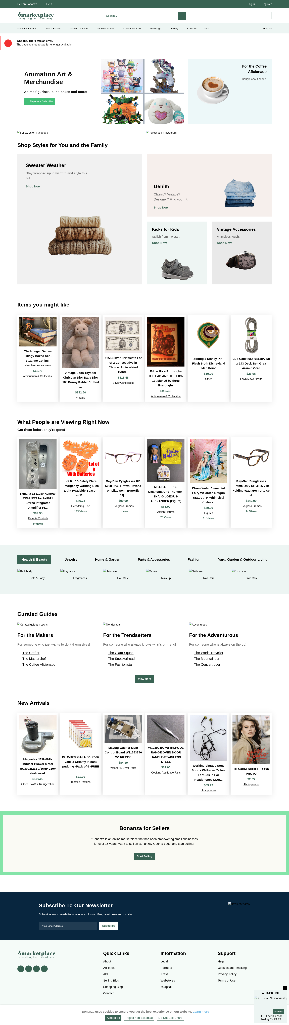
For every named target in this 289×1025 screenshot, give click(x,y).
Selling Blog (111, 980)
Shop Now (33, 186)
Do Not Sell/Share (170, 1017)
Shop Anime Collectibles (41, 101)
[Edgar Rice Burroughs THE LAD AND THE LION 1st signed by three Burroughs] (166, 358)
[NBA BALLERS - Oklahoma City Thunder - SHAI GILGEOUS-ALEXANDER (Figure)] (166, 482)
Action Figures (165, 511)
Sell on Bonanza (27, 4)
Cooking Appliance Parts (166, 772)
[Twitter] (28, 968)
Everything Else (80, 506)
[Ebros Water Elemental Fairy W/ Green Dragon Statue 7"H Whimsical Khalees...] (208, 482)
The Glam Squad (120, 653)
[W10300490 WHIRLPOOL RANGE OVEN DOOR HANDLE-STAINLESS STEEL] (166, 753)
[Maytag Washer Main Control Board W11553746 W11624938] (123, 753)
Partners (166, 967)
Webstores (168, 980)
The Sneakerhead (121, 658)
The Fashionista (120, 664)
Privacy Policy (227, 974)
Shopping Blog (113, 987)
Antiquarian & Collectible (38, 376)
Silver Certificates (123, 382)
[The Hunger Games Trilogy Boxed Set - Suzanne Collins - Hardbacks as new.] (38, 358)
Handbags (155, 28)
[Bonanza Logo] (35, 16)
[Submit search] (182, 16)
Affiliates (109, 967)
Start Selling (144, 856)
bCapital (166, 987)
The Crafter (30, 653)
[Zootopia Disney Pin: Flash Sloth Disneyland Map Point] (208, 358)
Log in (251, 4)
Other (208, 379)
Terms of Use (226, 980)
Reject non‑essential (139, 1017)
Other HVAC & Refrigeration (38, 784)
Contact (108, 993)
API (105, 974)
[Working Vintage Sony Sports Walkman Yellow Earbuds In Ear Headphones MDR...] (208, 753)
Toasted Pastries (80, 782)
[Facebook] (20, 968)
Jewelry (174, 28)
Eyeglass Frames (123, 506)
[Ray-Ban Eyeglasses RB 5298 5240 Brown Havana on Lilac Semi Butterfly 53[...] (123, 482)
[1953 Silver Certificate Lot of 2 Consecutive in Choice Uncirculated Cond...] (123, 358)
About (107, 961)
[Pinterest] (36, 968)
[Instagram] (44, 968)
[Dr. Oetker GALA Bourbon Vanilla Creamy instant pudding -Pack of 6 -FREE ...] (80, 753)
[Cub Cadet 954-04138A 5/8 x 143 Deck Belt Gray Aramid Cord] (251, 358)
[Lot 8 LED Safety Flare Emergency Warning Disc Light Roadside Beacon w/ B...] (80, 482)
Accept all (113, 1017)
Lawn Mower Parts (251, 379)
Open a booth (162, 843)
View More (144, 679)
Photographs (251, 784)
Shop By (267, 28)
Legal (164, 961)
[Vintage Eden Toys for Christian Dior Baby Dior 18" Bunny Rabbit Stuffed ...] (80, 358)
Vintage (80, 397)
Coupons (192, 28)
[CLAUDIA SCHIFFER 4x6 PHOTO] (251, 753)
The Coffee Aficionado (38, 664)
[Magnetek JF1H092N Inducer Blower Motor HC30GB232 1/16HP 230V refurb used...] (38, 753)
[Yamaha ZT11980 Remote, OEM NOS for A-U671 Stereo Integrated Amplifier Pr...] (38, 482)
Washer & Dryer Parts (123, 767)
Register (267, 4)
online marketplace (125, 839)
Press (164, 974)
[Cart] (268, 15)
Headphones (208, 790)
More (206, 28)
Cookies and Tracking (232, 967)
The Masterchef (34, 658)
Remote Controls (38, 518)
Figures (208, 513)
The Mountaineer (206, 658)
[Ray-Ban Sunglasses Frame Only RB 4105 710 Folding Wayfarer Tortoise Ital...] (251, 482)
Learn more (201, 1011)
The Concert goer (207, 664)
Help (49, 4)
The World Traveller (208, 653)
